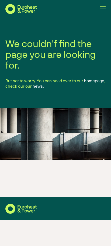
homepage (94, 80)
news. (38, 86)
